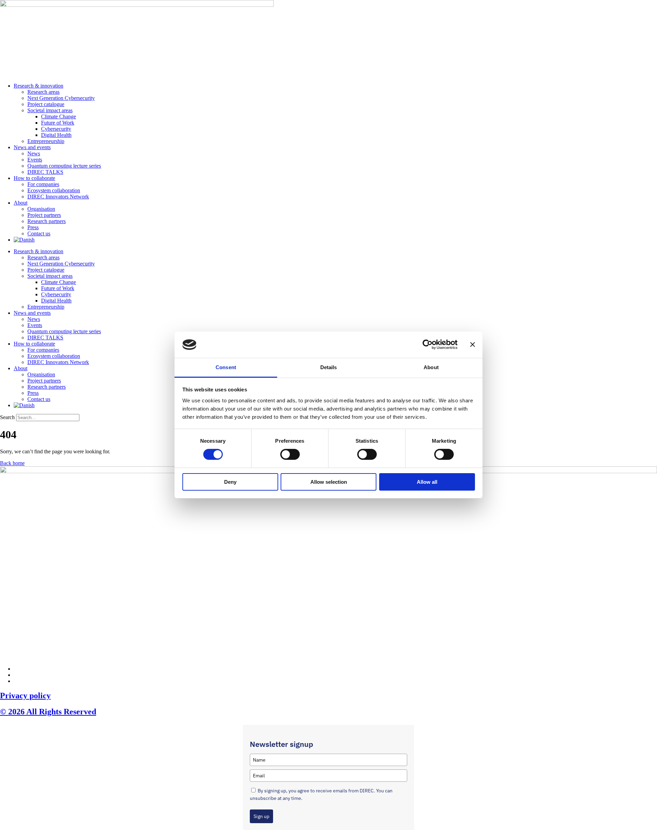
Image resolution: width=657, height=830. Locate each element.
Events (34, 160)
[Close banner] (472, 344)
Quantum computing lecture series (64, 166)
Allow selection (328, 482)
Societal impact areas (50, 110)
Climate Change (58, 116)
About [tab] (431, 367)
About (20, 203)
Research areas (43, 92)
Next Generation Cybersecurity (61, 98)
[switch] (290, 454)
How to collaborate (34, 178)
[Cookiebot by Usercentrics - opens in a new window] (428, 344)
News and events (32, 147)
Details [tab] (328, 367)
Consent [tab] (226, 367)
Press (33, 227)
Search (7, 417)
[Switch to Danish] (24, 240)
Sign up (261, 816)
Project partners (44, 215)
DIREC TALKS (45, 172)
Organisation (41, 209)
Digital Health (56, 135)
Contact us (38, 233)
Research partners (46, 221)
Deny (230, 482)
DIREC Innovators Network (58, 196)
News (33, 153)
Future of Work (57, 123)
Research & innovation (38, 86)
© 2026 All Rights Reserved (48, 711)
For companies (43, 184)
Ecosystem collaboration (53, 190)
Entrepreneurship (45, 141)
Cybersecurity (56, 129)
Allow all (427, 482)
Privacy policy (25, 695)
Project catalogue (45, 104)
